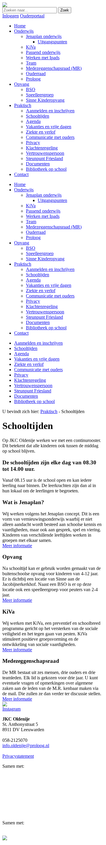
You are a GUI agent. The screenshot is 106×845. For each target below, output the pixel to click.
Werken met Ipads (42, 216)
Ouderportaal (32, 15)
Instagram (11, 708)
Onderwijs (24, 189)
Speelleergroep (40, 253)
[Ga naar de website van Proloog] (4, 838)
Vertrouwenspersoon (45, 311)
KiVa (31, 205)
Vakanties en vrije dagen (48, 285)
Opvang (21, 242)
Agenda (33, 279)
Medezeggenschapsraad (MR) (54, 226)
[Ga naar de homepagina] (4, 5)
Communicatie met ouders (50, 295)
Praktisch (22, 264)
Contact (21, 333)
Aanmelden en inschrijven (50, 269)
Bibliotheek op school (46, 327)
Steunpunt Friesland (44, 317)
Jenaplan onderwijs (44, 195)
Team (31, 221)
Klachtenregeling (42, 306)
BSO (30, 248)
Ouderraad (36, 232)
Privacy (33, 301)
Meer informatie (17, 545)
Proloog (33, 237)
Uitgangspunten (52, 200)
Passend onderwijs (43, 210)
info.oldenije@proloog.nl (25, 745)
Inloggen (10, 15)
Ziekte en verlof (40, 290)
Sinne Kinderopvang (45, 258)
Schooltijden (37, 274)
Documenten (38, 322)
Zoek (64, 10)
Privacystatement (18, 756)
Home (20, 184)
